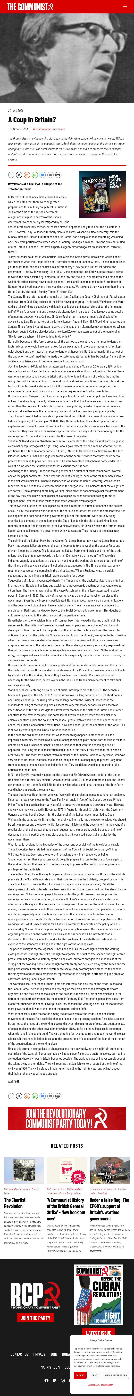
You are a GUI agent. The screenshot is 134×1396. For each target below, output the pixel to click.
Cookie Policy (94, 1384)
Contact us (19, 1354)
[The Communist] (30, 9)
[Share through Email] (50, 175)
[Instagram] (63, 1381)
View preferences (116, 1375)
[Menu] (125, 6)
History (62, 1193)
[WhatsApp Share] (35, 175)
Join (53, 1354)
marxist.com (50, 1366)
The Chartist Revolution (14, 1203)
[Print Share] (58, 175)
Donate (67, 1354)
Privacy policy (107, 1384)
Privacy (39, 1354)
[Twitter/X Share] (19, 175)
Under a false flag (98, 1193)
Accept (80, 1375)
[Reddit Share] (27, 175)
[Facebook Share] (11, 175)
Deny (95, 1375)
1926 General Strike (56, 1188)
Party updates (74, 1193)
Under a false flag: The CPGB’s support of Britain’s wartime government (109, 1209)
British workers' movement (49, 129)
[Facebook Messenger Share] (43, 175)
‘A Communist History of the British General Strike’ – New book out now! (66, 1209)
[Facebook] (46, 1381)
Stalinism (122, 1188)
